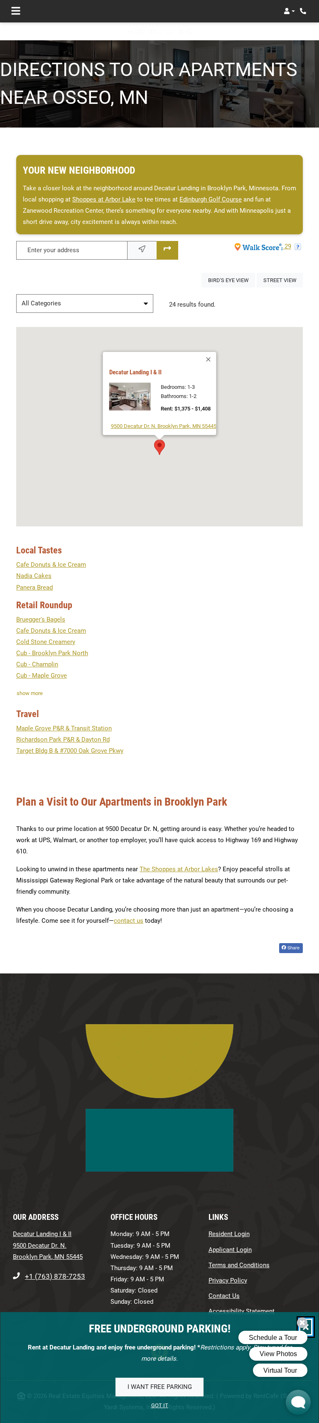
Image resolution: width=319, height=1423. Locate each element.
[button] (289, 11)
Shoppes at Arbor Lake (103, 199)
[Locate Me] (142, 250)
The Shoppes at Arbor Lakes (179, 869)
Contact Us (224, 1296)
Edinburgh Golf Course (210, 199)
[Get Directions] (167, 250)
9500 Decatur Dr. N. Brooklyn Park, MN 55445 (163, 426)
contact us (128, 920)
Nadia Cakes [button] (34, 576)
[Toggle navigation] (16, 11)
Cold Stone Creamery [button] (45, 642)
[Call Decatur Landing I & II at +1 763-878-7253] (304, 11)
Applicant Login (230, 1249)
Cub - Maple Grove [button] (41, 675)
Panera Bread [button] (34, 587)
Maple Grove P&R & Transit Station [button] (64, 728)
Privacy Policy (228, 1280)
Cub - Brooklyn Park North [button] (52, 653)
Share (292, 947)
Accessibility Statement (242, 1311)
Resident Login (229, 1234)
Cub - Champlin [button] (37, 664)
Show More (30, 693)
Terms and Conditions (239, 1265)
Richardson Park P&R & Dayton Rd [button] (63, 739)
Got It (159, 1406)
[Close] (209, 359)
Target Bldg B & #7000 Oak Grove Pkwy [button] (69, 751)
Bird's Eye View (231, 280)
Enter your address (53, 250)
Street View (283, 280)
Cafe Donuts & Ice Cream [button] (51, 564)
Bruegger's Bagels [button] (40, 619)
